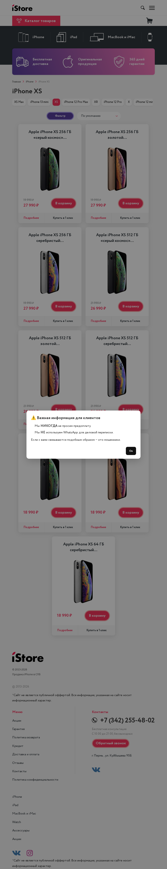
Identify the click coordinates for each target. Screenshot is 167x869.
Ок (131, 451)
